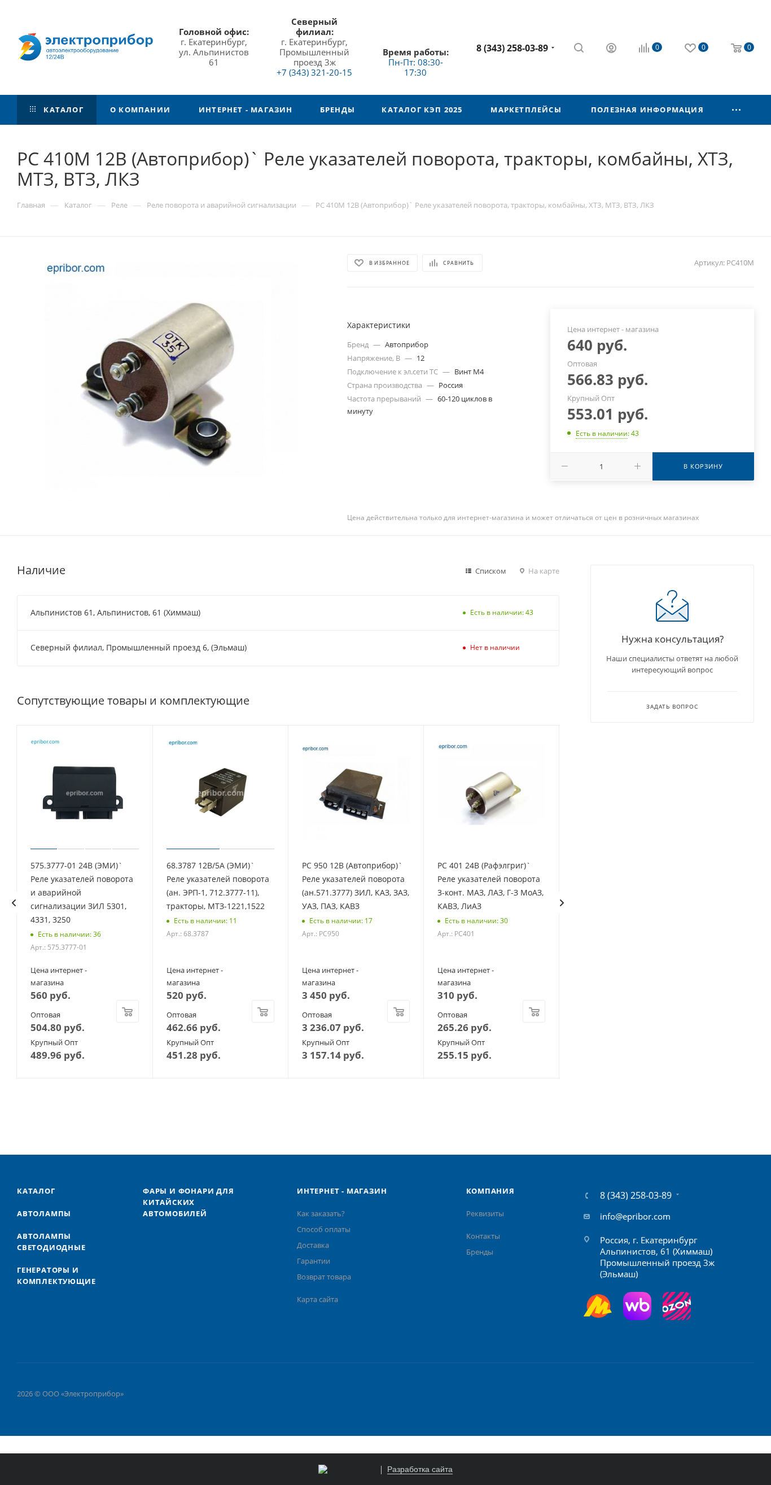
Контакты (483, 1236)
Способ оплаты (324, 1229)
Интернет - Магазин (342, 1191)
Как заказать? (321, 1213)
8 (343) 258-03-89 (512, 48)
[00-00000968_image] (172, 382)
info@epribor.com (635, 1216)
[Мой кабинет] (611, 49)
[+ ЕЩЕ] (736, 110)
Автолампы (44, 1213)
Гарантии (313, 1261)
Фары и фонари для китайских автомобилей (188, 1202)
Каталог (36, 1191)
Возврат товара (324, 1277)
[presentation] (13, 903)
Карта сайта (317, 1299)
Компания (490, 1191)
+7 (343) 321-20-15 (314, 72)
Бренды (479, 1252)
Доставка (313, 1245)
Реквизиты (485, 1213)
